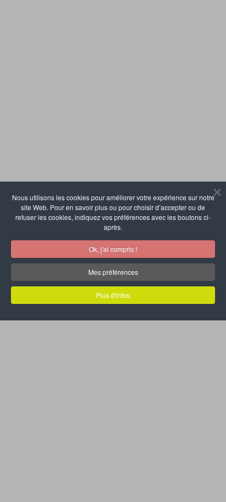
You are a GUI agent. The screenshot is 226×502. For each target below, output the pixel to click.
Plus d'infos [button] (113, 295)
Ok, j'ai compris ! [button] (113, 248)
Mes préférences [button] (113, 272)
